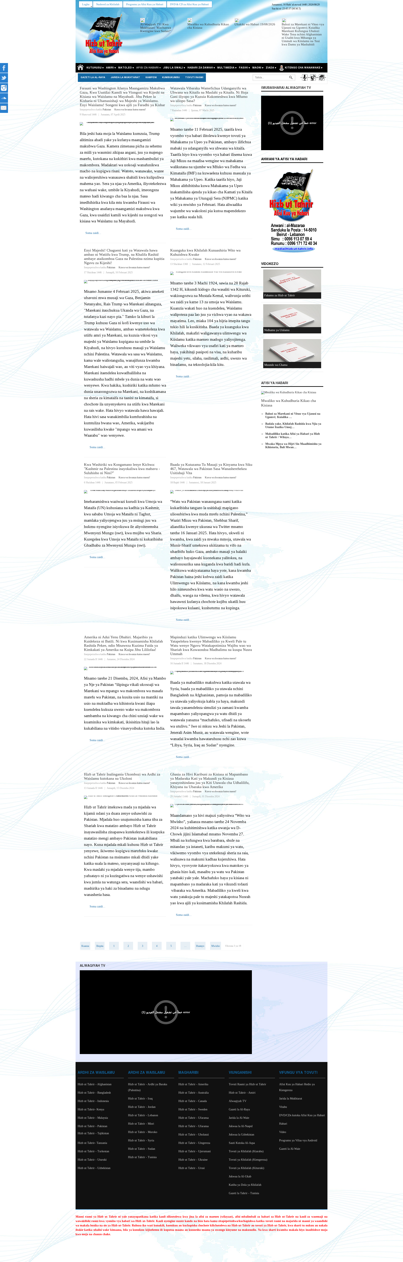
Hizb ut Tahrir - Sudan (141, 1148)
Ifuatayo (200, 946)
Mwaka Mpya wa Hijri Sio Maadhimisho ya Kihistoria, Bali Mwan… (293, 445)
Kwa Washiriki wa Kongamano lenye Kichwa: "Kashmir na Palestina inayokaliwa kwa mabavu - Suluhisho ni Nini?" (122, 468)
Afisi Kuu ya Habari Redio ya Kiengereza (297, 1087)
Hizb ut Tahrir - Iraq (140, 1098)
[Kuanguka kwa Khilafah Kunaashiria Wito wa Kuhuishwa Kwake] (211, 273)
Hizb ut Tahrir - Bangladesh (94, 1092)
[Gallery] (321, 81)
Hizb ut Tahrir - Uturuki (92, 1159)
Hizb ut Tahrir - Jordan (142, 1106)
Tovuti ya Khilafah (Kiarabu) (246, 1151)
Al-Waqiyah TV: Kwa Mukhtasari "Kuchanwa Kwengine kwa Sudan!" (155, 28)
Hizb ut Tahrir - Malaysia (93, 1117)
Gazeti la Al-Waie (289, 1148)
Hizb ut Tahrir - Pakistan (92, 1126)
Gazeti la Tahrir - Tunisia (244, 1193)
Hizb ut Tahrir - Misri (141, 1123)
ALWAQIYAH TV (92, 966)
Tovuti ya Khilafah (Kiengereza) (248, 1159)
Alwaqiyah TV (237, 1101)
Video (282, 1132)
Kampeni (151, 77)
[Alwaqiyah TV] (313, 81)
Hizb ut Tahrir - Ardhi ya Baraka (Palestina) (147, 1087)
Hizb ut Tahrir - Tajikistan (93, 1133)
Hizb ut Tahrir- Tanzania (92, 1143)
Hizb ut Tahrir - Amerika (193, 1084)
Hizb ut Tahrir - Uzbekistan (94, 1168)
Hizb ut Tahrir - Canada (192, 1101)
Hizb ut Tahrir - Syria (141, 1140)
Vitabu (283, 1106)
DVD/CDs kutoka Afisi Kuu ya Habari (302, 1115)
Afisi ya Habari (274, 383)
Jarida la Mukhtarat (125, 77)
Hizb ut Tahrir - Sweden (192, 1109)
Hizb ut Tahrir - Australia (193, 1092)
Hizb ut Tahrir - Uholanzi (193, 1134)
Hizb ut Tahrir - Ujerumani (194, 1151)
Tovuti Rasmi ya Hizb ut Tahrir (247, 1084)
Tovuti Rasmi (194, 77)
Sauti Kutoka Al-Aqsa (242, 1143)
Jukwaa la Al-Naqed (241, 1126)
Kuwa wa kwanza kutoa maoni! (130, 109)
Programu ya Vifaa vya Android (298, 1140)
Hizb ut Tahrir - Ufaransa (193, 1117)
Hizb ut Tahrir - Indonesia (93, 1101)
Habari (283, 1123)
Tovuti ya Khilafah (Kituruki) (246, 1168)
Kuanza (85, 946)
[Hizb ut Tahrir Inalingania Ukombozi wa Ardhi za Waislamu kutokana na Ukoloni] (125, 797)
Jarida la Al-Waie (239, 1117)
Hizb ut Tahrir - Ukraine (193, 1159)
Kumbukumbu (171, 77)
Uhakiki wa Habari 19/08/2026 (254, 24)
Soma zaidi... (93, 233)
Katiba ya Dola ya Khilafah (245, 1184)
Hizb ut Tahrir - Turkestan (93, 1151)
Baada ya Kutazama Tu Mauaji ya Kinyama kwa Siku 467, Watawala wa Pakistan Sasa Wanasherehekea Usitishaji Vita (211, 468)
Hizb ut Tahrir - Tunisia (142, 1157)
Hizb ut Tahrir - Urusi (191, 1168)
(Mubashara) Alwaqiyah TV (286, 88)
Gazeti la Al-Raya (93, 77)
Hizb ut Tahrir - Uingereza (194, 1143)
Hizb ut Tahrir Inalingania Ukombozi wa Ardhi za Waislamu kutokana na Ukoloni (122, 776)
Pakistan (107, 109)
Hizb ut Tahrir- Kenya (91, 1109)
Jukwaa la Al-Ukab (240, 1176)
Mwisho (215, 946)
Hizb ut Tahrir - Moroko (142, 1132)
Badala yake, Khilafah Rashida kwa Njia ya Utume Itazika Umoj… (293, 425)
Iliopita (99, 946)
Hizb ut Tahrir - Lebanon (143, 1115)
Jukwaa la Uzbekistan (241, 1134)
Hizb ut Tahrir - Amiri (242, 1092)
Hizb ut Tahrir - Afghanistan (94, 1084)
